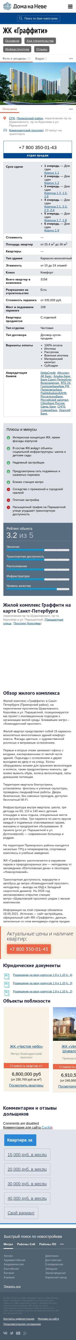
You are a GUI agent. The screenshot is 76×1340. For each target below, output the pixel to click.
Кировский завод (56, 1277)
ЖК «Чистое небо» (26, 1046)
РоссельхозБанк (52, 396)
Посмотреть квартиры (26, 1085)
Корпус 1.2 (51, 183)
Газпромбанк (49, 386)
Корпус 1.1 (51, 172)
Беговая (9, 1273)
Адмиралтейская (14, 1260)
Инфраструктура (17, 49)
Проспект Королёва (27, 623)
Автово (8, 1255)
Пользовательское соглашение (22, 1324)
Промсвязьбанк (51, 389)
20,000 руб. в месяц (27, 1169)
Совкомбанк (49, 410)
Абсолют (63, 372)
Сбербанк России (53, 403)
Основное (12, 40)
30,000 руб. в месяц (27, 1183)
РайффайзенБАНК (53, 393)
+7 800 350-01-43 (38, 147)
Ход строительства (40, 40)
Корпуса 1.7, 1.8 (55, 220)
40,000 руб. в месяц (27, 1198)
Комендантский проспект (26, 130)
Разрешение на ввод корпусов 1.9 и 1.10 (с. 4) (42, 975)
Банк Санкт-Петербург (56, 379)
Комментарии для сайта (28, 1127)
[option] (38, 83)
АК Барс (46, 376)
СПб (12, 118)
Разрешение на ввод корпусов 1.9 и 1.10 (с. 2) (42, 991)
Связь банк (48, 406)
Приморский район (30, 118)
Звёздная (51, 1268)
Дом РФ (63, 386)
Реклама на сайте (48, 1318)
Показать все (12, 1286)
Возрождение (50, 383)
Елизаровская (54, 1264)
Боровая (9, 1277)
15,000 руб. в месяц (27, 1154)
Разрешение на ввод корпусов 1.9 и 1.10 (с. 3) (42, 983)
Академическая (14, 1264)
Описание (10, 109)
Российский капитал (54, 399)
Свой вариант (21, 1213)
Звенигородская (55, 1273)
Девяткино (51, 1255)
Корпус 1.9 (51, 230)
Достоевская (53, 1260)
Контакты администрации (18, 1318)
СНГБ (61, 406)
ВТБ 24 (66, 383)
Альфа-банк (61, 376)
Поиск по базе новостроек (41, 18)
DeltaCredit (48, 372)
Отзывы (41, 49)
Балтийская (11, 1268)
